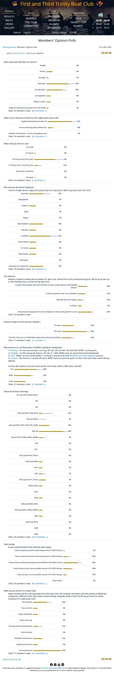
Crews (9, 24)
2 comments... (39, 136)
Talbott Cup (78, 22)
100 (19, 659)
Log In (27, 32)
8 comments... (39, 110)
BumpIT (78, 26)
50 (16, 659)
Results (9, 16)
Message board (9, 47)
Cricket (14, 358)
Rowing (31, 18)
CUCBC (73, 32)
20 (13, 659)
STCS (78, 18)
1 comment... (39, 180)
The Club (31, 22)
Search (17, 32)
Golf (12, 355)
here (64, 668)
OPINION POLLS (19, 53)
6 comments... (39, 269)
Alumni (54, 24)
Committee (31, 26)
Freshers (54, 16)
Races (9, 20)
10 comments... (40, 537)
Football (14, 353)
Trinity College (59, 32)
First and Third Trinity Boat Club (57, 3)
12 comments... (40, 653)
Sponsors (54, 27)
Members (54, 20)
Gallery (9, 27)
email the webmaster (49, 668)
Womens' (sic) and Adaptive (83, 355)
